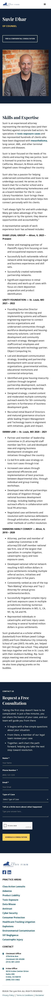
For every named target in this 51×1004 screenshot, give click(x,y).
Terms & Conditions (24, 995)
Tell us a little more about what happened (22, 806)
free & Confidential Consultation (20, 39)
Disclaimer (39, 995)
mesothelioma (39, 140)
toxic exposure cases (28, 133)
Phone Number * (10, 770)
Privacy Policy (8, 995)
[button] (45, 4)
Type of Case (8, 794)
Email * (5, 782)
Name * (5, 758)
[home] (11, 4)
